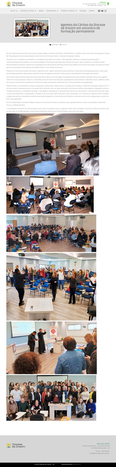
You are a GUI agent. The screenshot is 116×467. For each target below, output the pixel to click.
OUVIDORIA (83, 11)
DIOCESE (12, 11)
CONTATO (91, 11)
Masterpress (77, 464)
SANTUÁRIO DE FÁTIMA (27, 11)
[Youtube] (102, 10)
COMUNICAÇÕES (51, 11)
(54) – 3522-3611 (103, 451)
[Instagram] (105, 10)
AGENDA (41, 11)
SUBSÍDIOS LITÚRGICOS (68, 11)
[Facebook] (99, 10)
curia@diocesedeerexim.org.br (99, 453)
